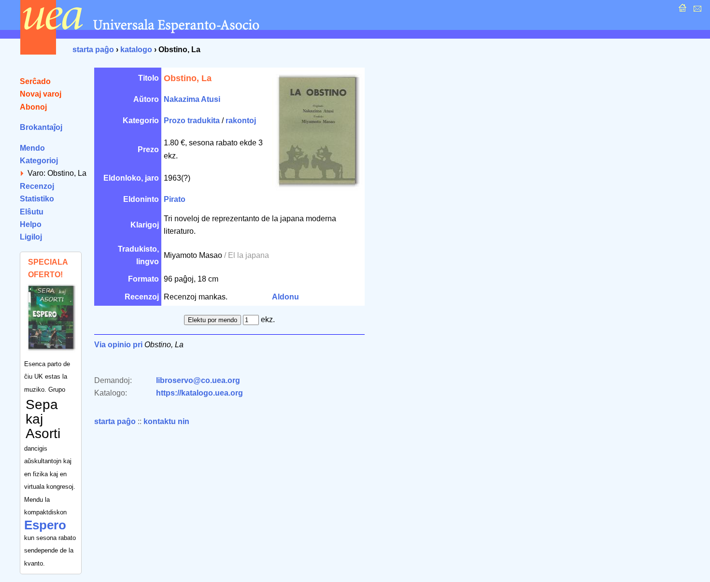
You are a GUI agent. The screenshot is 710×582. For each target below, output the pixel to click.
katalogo (136, 49)
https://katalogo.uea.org (199, 393)
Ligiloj (31, 237)
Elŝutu (31, 212)
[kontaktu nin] (696, 10)
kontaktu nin (166, 421)
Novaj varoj (40, 94)
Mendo (32, 148)
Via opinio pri (118, 345)
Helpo (31, 224)
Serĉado (35, 81)
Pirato (174, 199)
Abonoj (33, 107)
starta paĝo (93, 49)
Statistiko (37, 199)
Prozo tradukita (192, 120)
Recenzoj (37, 186)
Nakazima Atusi (192, 99)
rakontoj (241, 120)
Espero (45, 525)
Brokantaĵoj (41, 127)
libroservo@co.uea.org (198, 380)
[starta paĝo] (681, 10)
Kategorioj (39, 160)
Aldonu (285, 297)
